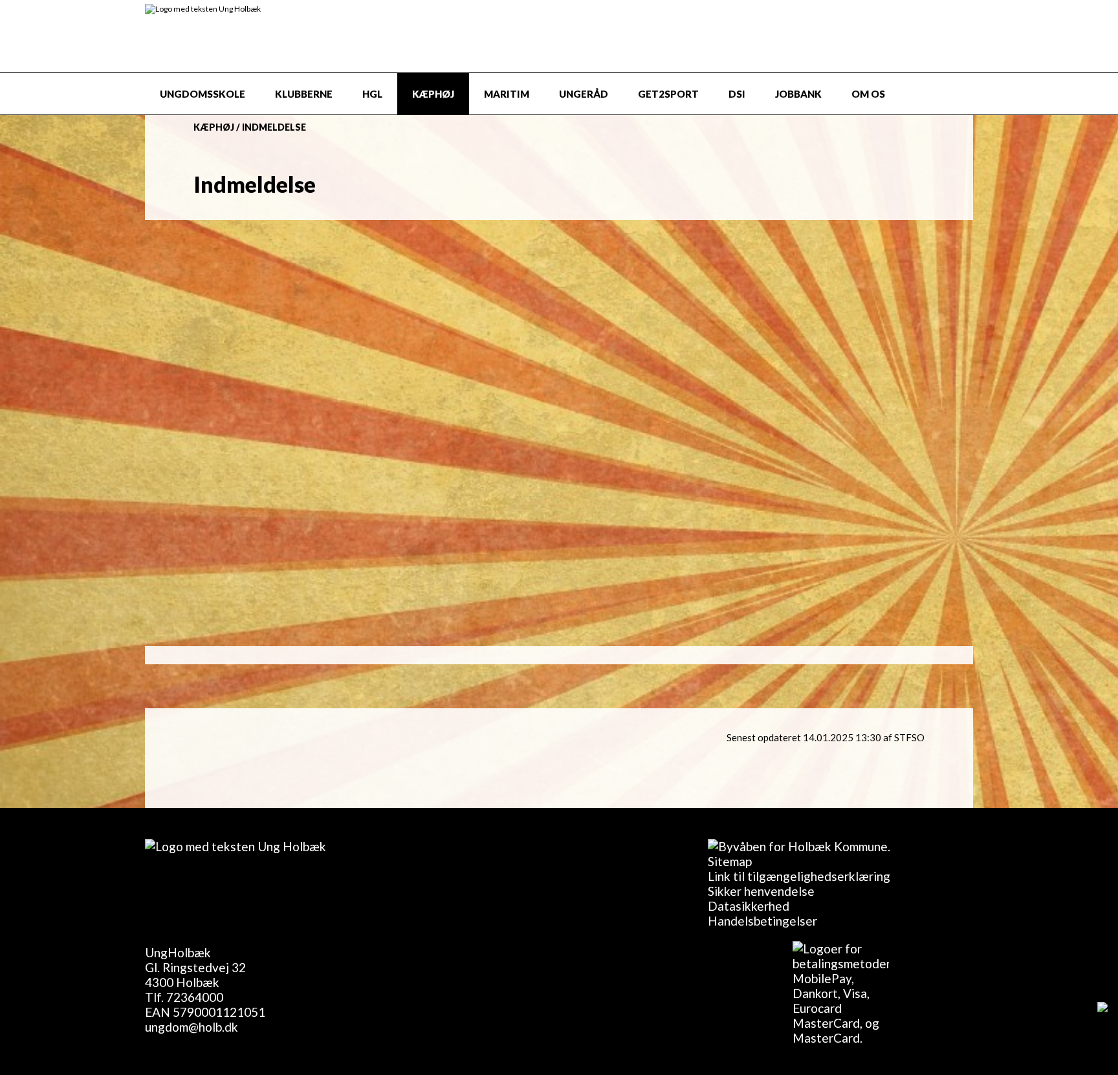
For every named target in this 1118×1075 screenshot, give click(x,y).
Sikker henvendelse (761, 891)
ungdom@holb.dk (191, 1026)
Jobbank (798, 94)
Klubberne (304, 94)
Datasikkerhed (748, 905)
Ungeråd (583, 94)
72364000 (194, 997)
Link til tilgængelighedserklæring (799, 876)
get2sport (668, 94)
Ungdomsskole (202, 94)
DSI (737, 94)
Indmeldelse (274, 127)
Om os (868, 94)
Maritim (506, 94)
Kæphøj (433, 94)
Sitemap (730, 861)
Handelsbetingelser (762, 920)
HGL (372, 94)
